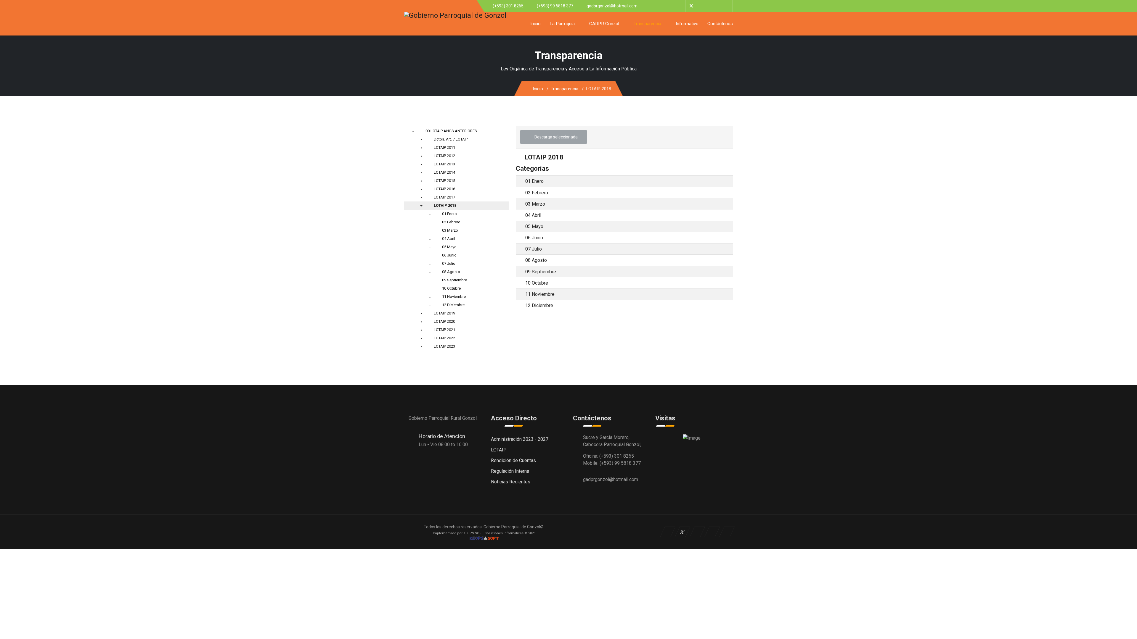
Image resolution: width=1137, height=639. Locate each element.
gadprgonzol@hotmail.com (612, 6)
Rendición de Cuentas (513, 460)
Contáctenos (720, 23)
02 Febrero (536, 192)
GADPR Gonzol (604, 23)
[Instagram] (727, 6)
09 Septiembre (540, 271)
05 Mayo (534, 226)
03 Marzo (535, 203)
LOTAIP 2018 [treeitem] (445, 205)
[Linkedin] (715, 6)
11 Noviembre (540, 294)
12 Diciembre (539, 305)
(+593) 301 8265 (508, 6)
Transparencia (647, 23)
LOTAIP (499, 450)
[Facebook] (679, 6)
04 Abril (533, 215)
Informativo (687, 23)
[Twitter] (691, 6)
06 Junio (534, 238)
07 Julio (533, 249)
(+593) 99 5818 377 (555, 6)
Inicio (535, 23)
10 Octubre (536, 282)
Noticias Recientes (510, 482)
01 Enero (534, 181)
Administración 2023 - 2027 (519, 439)
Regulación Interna (510, 471)
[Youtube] (703, 6)
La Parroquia (562, 23)
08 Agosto (536, 260)
